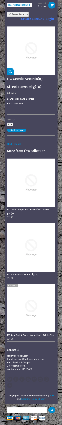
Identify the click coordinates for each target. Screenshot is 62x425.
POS (51, 395)
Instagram (40, 379)
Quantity (11, 119)
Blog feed (9, 385)
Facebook (16, 379)
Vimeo (34, 379)
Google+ (22, 379)
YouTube (28, 379)
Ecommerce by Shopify (33, 399)
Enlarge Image (10, 71)
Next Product (14, 144)
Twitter (9, 379)
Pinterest (46, 379)
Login (50, 19)
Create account (32, 19)
